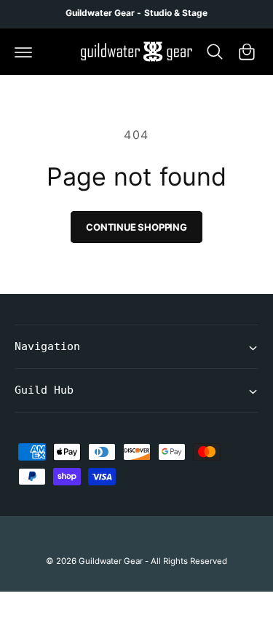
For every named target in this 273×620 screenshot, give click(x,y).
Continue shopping (136, 227)
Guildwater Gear (111, 561)
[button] (23, 52)
